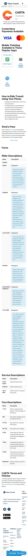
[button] (22, 3)
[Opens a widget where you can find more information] (21, 553)
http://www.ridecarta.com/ (8, 484)
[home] (11, 4)
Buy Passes (14, 553)
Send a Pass (12, 129)
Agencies (4, 6)
